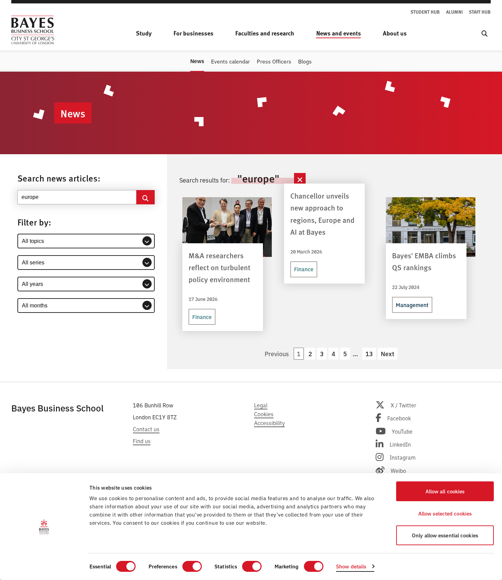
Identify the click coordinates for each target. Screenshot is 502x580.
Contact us (146, 429)
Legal (260, 405)
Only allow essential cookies (445, 535)
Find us (142, 441)
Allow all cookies (445, 491)
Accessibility (269, 422)
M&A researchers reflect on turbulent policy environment (219, 267)
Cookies (264, 414)
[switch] (192, 566)
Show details (351, 566)
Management (412, 304)
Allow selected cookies (445, 513)
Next (387, 353)
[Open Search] (484, 33)
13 (369, 353)
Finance (202, 316)
